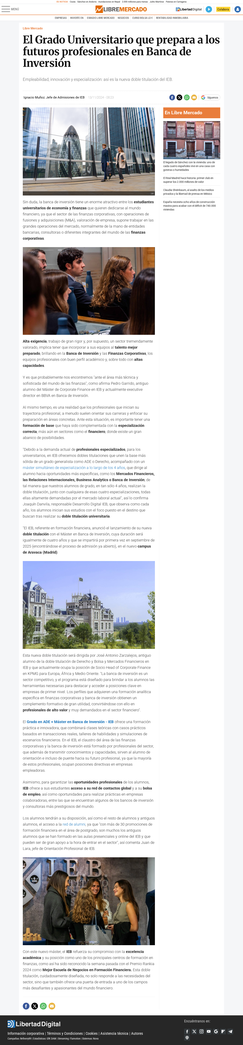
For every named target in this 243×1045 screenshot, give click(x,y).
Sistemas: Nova (90, 1038)
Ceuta (72, 2)
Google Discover (216, 1031)
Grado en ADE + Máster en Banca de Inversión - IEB (70, 722)
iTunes (187, 1038)
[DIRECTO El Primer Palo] (209, 9)
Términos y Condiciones (65, 1033)
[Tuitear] (179, 97)
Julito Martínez (157, 2)
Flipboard (223, 1031)
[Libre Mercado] (121, 9)
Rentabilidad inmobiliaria (172, 17)
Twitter (194, 1031)
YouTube (208, 1031)
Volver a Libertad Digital (189, 9)
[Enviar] (187, 97)
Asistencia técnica (114, 1033)
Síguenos (212, 97)
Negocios (123, 17)
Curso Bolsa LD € (142, 17)
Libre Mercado (33, 28)
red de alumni (74, 824)
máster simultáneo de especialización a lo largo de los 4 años (74, 467)
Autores (137, 1033)
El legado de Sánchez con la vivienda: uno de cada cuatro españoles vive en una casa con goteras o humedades (189, 166)
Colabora (223, 9)
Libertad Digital (96, 1024)
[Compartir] (172, 97)
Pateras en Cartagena (176, 2)
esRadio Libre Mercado (100, 17)
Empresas (61, 17)
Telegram (230, 1031)
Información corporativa (26, 1033)
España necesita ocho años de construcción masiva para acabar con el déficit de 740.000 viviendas (189, 205)
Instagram (201, 1031)
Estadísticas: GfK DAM (44, 1038)
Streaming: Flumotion (69, 1038)
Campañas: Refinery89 (19, 1038)
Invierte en (77, 17)
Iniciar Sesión (237, 9)
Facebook (187, 1031)
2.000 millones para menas (135, 2)
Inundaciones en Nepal (109, 2)
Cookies (92, 1033)
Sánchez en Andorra (86, 2)
